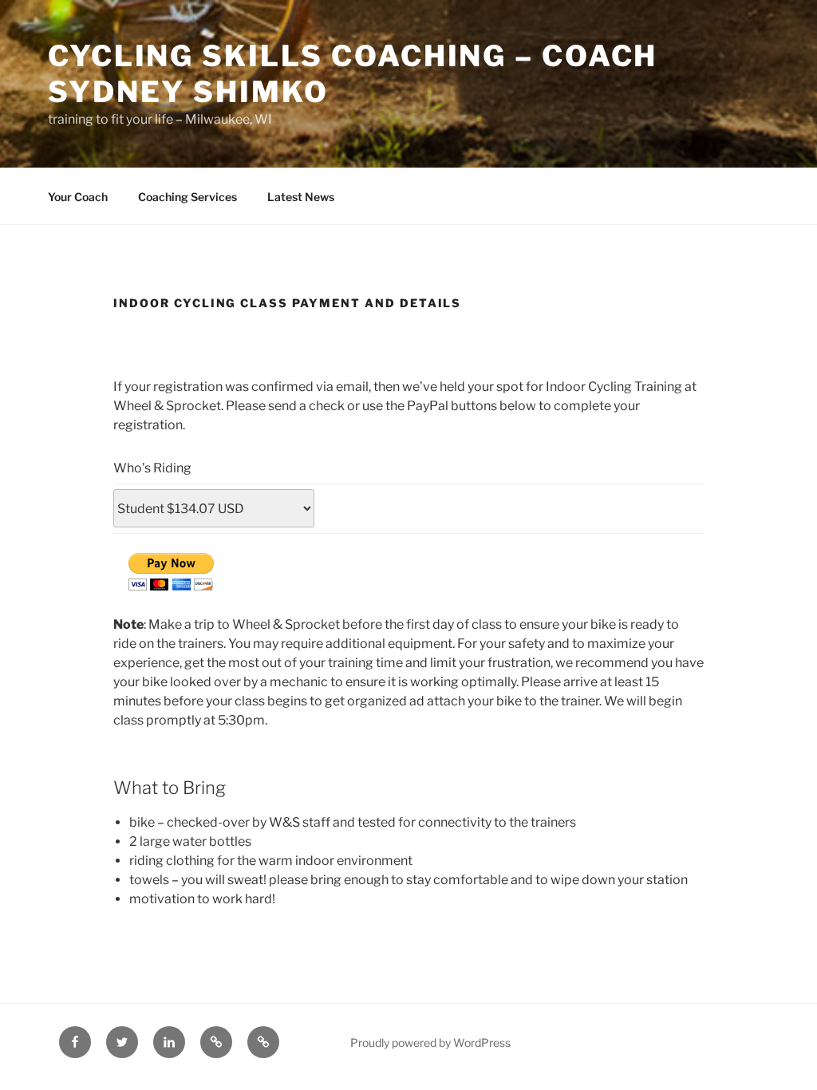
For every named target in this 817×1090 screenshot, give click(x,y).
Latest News (300, 196)
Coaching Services (187, 196)
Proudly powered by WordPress (430, 1042)
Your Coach (78, 196)
